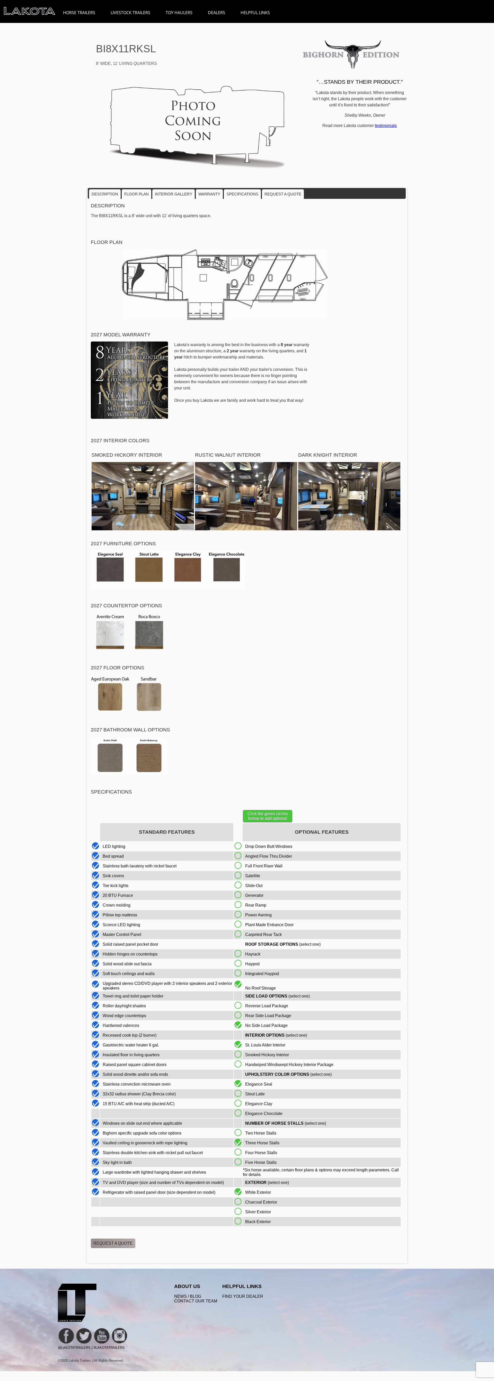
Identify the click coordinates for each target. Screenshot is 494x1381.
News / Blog (187, 1296)
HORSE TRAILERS (79, 12)
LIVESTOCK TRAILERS (130, 12)
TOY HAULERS (179, 12)
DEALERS (216, 12)
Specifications (242, 194)
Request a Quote (282, 194)
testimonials (386, 125)
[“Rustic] (246, 529)
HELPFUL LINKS (255, 12)
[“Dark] (349, 529)
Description (105, 194)
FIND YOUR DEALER (242, 1296)
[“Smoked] (143, 529)
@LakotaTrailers (74, 1348)
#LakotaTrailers (109, 1348)
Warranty (209, 194)
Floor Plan (136, 194)
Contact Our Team (195, 1301)
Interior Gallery (173, 194)
